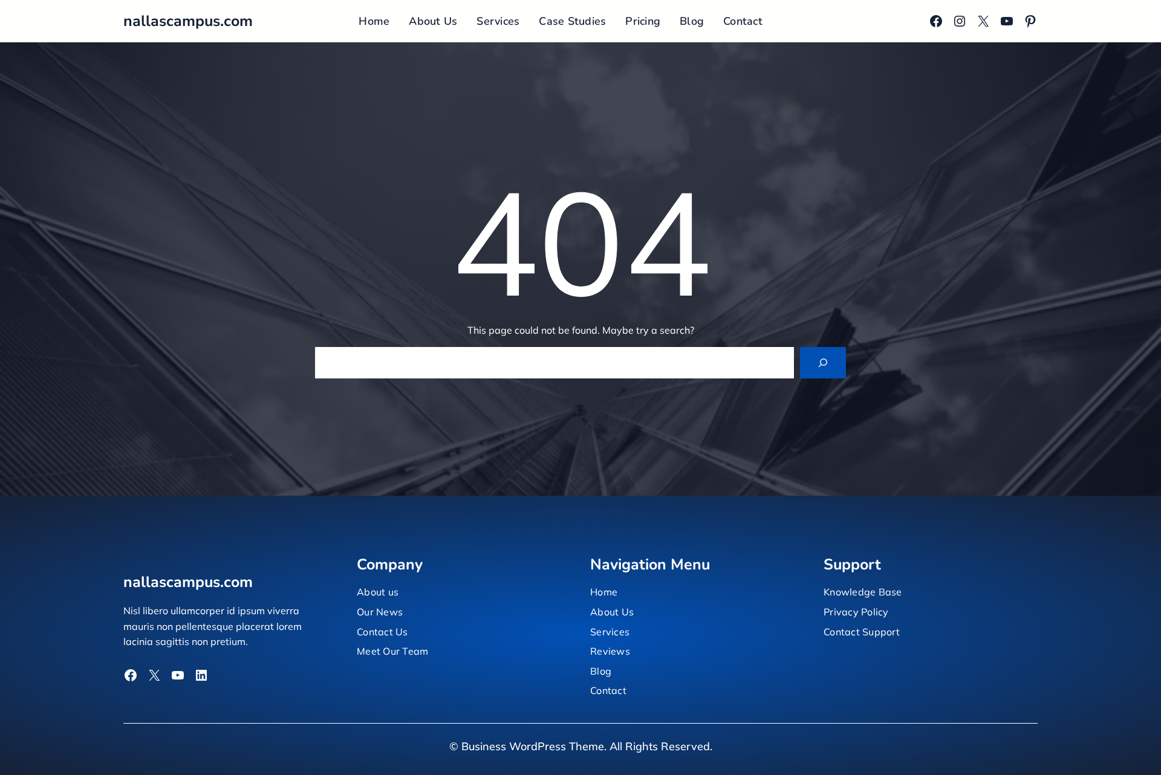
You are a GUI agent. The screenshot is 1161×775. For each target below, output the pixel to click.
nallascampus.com (188, 21)
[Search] (823, 362)
